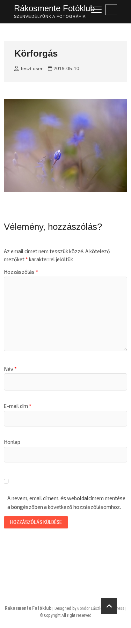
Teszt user (31, 68)
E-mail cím (17, 406)
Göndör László (89, 608)
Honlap (12, 442)
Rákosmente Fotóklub (54, 8)
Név (10, 369)
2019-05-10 (65, 68)
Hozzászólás (21, 272)
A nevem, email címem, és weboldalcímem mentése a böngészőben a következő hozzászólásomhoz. (66, 502)
